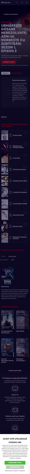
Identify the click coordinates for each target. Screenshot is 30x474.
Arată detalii (15, 467)
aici (19, 458)
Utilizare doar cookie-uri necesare (15, 471)
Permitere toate (15, 463)
